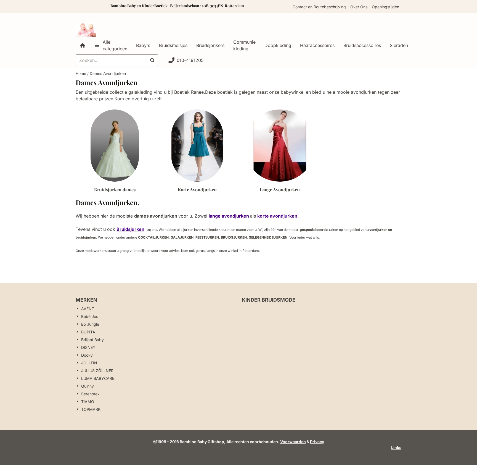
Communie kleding (244, 45)
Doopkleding (277, 45)
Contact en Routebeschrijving (319, 6)
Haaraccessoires (317, 45)
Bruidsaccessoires (362, 45)
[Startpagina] (82, 45)
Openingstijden (385, 6)
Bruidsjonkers (210, 45)
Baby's (143, 45)
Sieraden (399, 45)
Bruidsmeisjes (173, 45)
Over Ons (358, 6)
